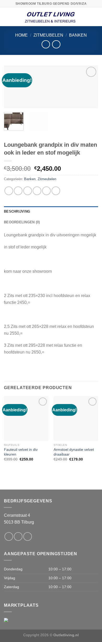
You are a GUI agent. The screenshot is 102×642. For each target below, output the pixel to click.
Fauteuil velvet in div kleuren (21, 452)
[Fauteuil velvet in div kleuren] (26, 418)
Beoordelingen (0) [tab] (22, 222)
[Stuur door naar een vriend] (37, 190)
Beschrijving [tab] (17, 211)
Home (21, 35)
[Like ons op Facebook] (8, 536)
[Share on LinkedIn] (56, 190)
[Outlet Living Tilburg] (51, 17)
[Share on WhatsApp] (8, 190)
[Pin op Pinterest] (46, 190)
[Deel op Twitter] (27, 190)
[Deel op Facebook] (18, 190)
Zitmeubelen (48, 35)
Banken (78, 35)
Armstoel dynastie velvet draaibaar (74, 452)
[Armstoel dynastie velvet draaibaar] (76, 418)
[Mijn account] (95, 17)
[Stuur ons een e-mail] (18, 536)
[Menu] (7, 16)
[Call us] (27, 536)
